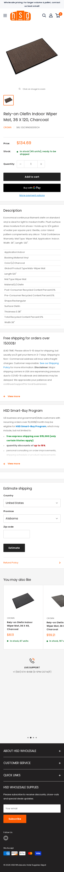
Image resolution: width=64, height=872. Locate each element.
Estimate (14, 548)
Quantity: (9, 164)
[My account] (51, 15)
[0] (58, 15)
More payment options (32, 195)
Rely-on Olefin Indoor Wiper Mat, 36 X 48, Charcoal (20, 626)
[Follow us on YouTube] (5, 838)
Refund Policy (10, 562)
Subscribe (15, 819)
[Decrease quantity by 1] (20, 164)
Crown (7, 127)
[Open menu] (5, 15)
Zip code (8, 526)
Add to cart (32, 177)
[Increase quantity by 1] (41, 164)
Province (8, 511)
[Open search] (44, 15)
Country (8, 495)
